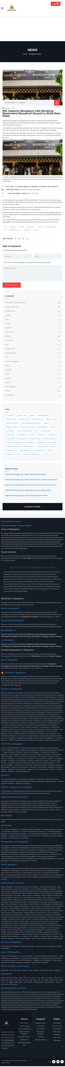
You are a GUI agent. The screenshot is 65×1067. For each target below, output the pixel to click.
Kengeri (51, 533)
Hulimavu (23, 584)
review (7, 374)
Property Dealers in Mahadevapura (36, 714)
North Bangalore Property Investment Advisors (49, 712)
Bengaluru (37, 128)
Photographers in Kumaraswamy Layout (39, 850)
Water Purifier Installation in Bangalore (34, 877)
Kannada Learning (10, 353)
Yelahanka (37, 537)
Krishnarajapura (36, 546)
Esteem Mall (38, 614)
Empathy (17, 996)
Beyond (18, 998)
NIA (5, 229)
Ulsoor (33, 576)
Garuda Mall (45, 612)
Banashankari (15, 572)
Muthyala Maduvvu (10, 604)
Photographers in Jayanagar (44, 848)
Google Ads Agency (37, 791)
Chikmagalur (44, 970)
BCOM (52, 980)
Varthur (11, 589)
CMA (61, 980)
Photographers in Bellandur (53, 845)
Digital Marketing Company (22, 791)
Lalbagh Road (25, 535)
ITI (7, 982)
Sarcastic (33, 1005)
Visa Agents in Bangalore (33, 725)
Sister (35, 1000)
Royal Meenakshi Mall (50, 614)
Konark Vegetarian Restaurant (38, 681)
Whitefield (13, 537)
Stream (52, 1007)
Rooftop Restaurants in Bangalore (17, 650)
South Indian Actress (25, 450)
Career (7, 319)
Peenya (6, 589)
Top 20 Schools (9, 552)
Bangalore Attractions (43, 415)
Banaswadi (31, 586)
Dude (10, 1007)
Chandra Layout (12, 591)
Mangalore (17, 970)
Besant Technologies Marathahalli (32, 683)
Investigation (31, 226)
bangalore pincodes (37, 419)
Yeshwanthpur (8, 584)
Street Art (50, 450)
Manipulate (10, 996)
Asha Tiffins (35, 678)
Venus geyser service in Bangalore (11, 877)
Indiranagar (52, 556)
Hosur (3, 535)
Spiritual (28, 1007)
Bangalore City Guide (11, 307)
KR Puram (58, 579)
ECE (55, 978)
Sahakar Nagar (23, 591)
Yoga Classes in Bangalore (35, 807)
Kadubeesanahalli (49, 544)
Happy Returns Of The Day (20, 992)
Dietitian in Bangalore (7, 693)
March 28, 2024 (32, 193)
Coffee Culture (10, 431)
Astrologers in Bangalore (26, 708)
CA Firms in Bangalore (28, 697)
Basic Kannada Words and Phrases (31, 423)
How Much (24, 996)
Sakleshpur (4, 970)
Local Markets (30, 442)
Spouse (12, 998)
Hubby (38, 998)
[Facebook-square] (53, 1061)
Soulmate (26, 1005)
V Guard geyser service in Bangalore (51, 875)
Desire (28, 1003)
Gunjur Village (39, 544)
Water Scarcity (36, 454)
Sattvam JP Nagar (53, 681)
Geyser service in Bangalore (46, 870)
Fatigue (3, 1003)
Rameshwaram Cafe (14, 229)
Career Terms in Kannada (27, 427)
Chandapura (24, 589)
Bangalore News (35, 54)
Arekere (12, 579)
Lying (30, 996)
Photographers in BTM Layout (10, 848)
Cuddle (23, 1003)
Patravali (44, 1005)
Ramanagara (20, 539)
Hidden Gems (41, 434)
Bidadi (13, 539)
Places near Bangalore (12, 361)
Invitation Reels (6, 525)
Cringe (44, 996)
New (6, 357)
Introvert (56, 992)
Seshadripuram (13, 586)
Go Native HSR (16, 683)
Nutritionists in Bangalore (22, 693)
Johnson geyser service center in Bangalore (36, 872)
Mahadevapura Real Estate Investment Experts (21, 712)
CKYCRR (9, 978)
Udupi (11, 970)
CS (46, 978)
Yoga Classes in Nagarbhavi (53, 807)
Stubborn (19, 1005)
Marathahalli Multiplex (21, 681)
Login (54, 4)
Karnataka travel (19, 442)
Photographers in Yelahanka (27, 860)
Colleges (7, 323)
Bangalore (32, 415)
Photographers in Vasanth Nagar (35, 858)
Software (7, 382)
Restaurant (8, 370)
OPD (25, 978)
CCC (15, 980)
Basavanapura (53, 546)
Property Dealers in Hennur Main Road (13, 714)
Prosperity (34, 1009)
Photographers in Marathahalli (19, 852)
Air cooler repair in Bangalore (10, 868)
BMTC (30, 982)
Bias (2, 1005)
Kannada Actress (10, 349)
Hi (1, 992)
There (47, 1007)
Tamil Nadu (27, 229)
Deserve (3, 994)
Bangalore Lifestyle (11, 419)
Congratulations (45, 1003)
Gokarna (24, 970)
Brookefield (11, 546)
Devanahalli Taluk (30, 539)
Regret (3, 998)
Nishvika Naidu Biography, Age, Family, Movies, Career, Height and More (28, 490)
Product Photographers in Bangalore (19, 705)
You (32, 1003)
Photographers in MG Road (37, 852)
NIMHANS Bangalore (24, 678)
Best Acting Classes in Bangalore (50, 801)
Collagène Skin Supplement (52, 740)
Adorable (57, 1003)
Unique (37, 1003)
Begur (31, 579)
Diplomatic (16, 1007)
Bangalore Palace (6, 676)
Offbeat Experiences (28, 446)
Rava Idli (52, 446)
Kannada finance (22, 438)
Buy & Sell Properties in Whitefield (39, 710)
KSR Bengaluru (38, 982)
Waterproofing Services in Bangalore (53, 695)
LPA (23, 980)
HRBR (16, 982)
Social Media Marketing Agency (23, 793)
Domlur (29, 584)
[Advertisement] (32, 28)
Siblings (41, 994)
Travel (18, 454)
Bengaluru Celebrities (12, 427)
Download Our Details (32, 507)
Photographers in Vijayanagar (55, 858)
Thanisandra (39, 581)
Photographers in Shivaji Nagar (36, 856)
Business (8, 315)
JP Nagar (4, 546)
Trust (27, 994)
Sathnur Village (5, 542)
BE (20, 980)
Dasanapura (35, 542)
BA (31, 980)
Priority (39, 1005)
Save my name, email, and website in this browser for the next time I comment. (27, 262)
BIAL (21, 982)
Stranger (3, 1009)
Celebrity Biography (42, 427)
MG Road (9, 535)
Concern (22, 994)
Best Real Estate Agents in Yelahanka (46, 708)
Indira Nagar (27, 533)
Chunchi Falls (54, 427)
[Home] (6, 1023)
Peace (50, 1005)
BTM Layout (4, 560)
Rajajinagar (16, 535)
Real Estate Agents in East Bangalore (46, 716)
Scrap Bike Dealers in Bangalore (34, 699)
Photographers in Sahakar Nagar (16, 856)
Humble (3, 1000)
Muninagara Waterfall (35, 602)
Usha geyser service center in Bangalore (27, 875)
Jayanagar (45, 533)
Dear (39, 996)
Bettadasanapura (25, 542)
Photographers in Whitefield (10, 860)
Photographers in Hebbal (27, 848)
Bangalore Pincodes (19, 676)
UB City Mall (24, 612)
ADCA (3, 980)
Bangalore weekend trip (12, 423)
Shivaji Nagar (5, 544)
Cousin (17, 994)
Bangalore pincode (24, 419)
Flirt (42, 998)
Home (25, 54)
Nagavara (45, 546)
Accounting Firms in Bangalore (11, 697)
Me (27, 1000)
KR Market (57, 586)
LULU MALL (56, 616)
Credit (9, 992)
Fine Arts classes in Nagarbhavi (18, 805)
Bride (52, 1003)
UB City (58, 982)
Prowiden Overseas (42, 446)
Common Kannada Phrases (24, 431)
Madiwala (16, 548)
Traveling (8, 391)
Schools (7, 378)
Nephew (60, 994)
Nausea (52, 1000)
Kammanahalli (48, 586)
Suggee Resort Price (50, 683)
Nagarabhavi (24, 548)
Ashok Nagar (14, 544)
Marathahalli (54, 535)
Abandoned (16, 1003)
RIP (8, 1009)
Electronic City (36, 533)
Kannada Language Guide (50, 438)
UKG (33, 978)
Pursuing (27, 1009)
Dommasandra (57, 539)
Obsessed (50, 992)
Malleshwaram (59, 533)
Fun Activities (9, 340)
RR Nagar (18, 579)
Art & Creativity (10, 415)
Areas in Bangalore (10, 529)
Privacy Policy (5, 1062)
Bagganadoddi (5, 539)
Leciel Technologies (20, 1060)
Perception (42, 1000)
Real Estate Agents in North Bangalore (28, 718)
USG (38, 978)
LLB (3, 982)
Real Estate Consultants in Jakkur (35, 721)
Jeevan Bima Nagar (41, 589)
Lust (47, 1000)
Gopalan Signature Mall (27, 614)
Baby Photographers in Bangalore (29, 701)
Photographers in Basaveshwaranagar (32, 845)
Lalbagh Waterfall (47, 602)
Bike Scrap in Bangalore (15, 699)
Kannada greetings (35, 438)
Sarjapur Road (25, 572)
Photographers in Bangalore (32, 703)
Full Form (8, 336)
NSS (35, 980)
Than (36, 994)
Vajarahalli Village (56, 537)
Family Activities (10, 434)
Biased (7, 1005)
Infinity (12, 1000)
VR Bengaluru (14, 614)
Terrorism (35, 229)
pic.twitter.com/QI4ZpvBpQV (30, 189)
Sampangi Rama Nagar (53, 542)
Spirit (17, 1009)
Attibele (16, 589)
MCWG (15, 978)
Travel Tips (26, 454)
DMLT (51, 978)
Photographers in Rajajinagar (18, 854)
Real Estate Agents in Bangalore (24, 716)
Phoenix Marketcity (14, 612)
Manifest (3, 996)
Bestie (58, 996)
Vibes (53, 996)
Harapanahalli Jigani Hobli (25, 537)
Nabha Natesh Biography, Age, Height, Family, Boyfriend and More (26, 495)
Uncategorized (9, 395)
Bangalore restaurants (52, 419)
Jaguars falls (20, 604)
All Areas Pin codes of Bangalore (15, 302)
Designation (33, 992)
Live (8, 1000)
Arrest (5, 226)
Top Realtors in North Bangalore (48, 723)
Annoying (13, 1005)
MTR (25, 982)
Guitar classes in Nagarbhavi (37, 805)
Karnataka (43, 135)
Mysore (36, 970)
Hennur (21, 544)
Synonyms (35, 1007)
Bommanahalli (52, 576)
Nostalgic (47, 994)
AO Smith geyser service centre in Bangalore (33, 868)
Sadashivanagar (44, 535)
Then (31, 994)
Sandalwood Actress (11, 450)
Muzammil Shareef (52, 226)
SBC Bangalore (49, 982)
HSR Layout (60, 544)
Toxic (7, 998)
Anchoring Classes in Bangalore (29, 801)
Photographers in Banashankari (10, 845)
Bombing (21, 226)
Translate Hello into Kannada (49, 678)
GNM (2, 978)
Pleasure (22, 1007)
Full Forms (32, 434)
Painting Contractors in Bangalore (31, 695)
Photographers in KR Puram (17, 850)
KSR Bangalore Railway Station (45, 676)
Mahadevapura (29, 544)
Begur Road (37, 579)
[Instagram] (62, 1061)
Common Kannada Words (52, 998)
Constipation (59, 1000)
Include (17, 1000)
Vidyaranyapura (49, 581)
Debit (5, 992)
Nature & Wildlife (52, 442)
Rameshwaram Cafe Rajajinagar (11, 685)
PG (43, 980)
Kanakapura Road (20, 581)
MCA (57, 980)
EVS (59, 978)
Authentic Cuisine (21, 415)
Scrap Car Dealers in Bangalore (54, 699)
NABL (20, 978)
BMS (47, 980)
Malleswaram (8, 576)
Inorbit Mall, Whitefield (44, 616)
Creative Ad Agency (7, 791)
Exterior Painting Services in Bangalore (43, 693)
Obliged (55, 1005)
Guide (7, 344)
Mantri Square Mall (35, 612)
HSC (27, 980)
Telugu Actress (10, 454)
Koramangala (5, 537)
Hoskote (31, 589)
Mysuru (42, 542)
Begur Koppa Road (48, 579)
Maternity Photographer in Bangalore (12, 703)
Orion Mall (4, 612)
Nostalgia (54, 994)
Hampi (31, 970)
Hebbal (28, 546)
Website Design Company (42, 793)
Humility (23, 1000)
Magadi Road (23, 586)
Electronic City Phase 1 (53, 572)
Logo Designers (49, 791)
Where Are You (30, 998)
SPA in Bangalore (10, 386)
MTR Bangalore (41, 442)
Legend (35, 996)
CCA (29, 978)
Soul (48, 996)
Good (12, 994)
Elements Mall (17, 616)
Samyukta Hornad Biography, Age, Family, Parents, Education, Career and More (30, 485)
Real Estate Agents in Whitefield (50, 718)
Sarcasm (9, 1003)
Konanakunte (15, 542)
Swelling (58, 1007)
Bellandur (9, 548)
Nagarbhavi (31, 581)
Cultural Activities (45, 431)
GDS (11, 980)
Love (21, 1009)
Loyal (23, 998)
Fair (8, 994)
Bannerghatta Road (17, 533)
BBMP (11, 982)
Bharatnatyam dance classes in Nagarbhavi (14, 803)
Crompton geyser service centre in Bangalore (23, 870)
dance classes (9, 332)
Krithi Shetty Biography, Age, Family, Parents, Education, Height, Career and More (31, 479)
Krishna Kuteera (6, 683)
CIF (7, 980)
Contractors (8, 328)
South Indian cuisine (39, 450)
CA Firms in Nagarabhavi (43, 697)
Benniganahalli (20, 546)
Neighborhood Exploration (13, 446)
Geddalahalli (48, 539)
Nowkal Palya (46, 537)
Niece (31, 1000)
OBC (39, 980)
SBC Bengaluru (30, 676)
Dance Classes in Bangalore (36, 803)
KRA (42, 978)
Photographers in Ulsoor (17, 858)
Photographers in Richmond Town (38, 854)
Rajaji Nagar (52, 574)
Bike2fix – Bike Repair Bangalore (21, 525)
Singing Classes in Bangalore (17, 807)
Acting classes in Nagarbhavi (10, 801)
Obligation (4, 1007)
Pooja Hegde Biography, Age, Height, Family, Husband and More (25, 474)
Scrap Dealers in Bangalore (10, 701)
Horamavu (12, 560)
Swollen (42, 1007)
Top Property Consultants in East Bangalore (24, 723)
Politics (7, 365)
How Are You (42, 992)
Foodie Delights (22, 434)
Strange (12, 1009)
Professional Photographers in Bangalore (43, 705)
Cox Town (51, 589)
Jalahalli (6, 579)
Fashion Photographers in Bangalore (52, 701)
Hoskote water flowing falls (20, 602)
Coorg (36, 431)
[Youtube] (58, 1061)
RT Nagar (25, 579)
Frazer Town (34, 535)
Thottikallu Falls (6, 602)
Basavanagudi (5, 533)
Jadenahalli (40, 539)
